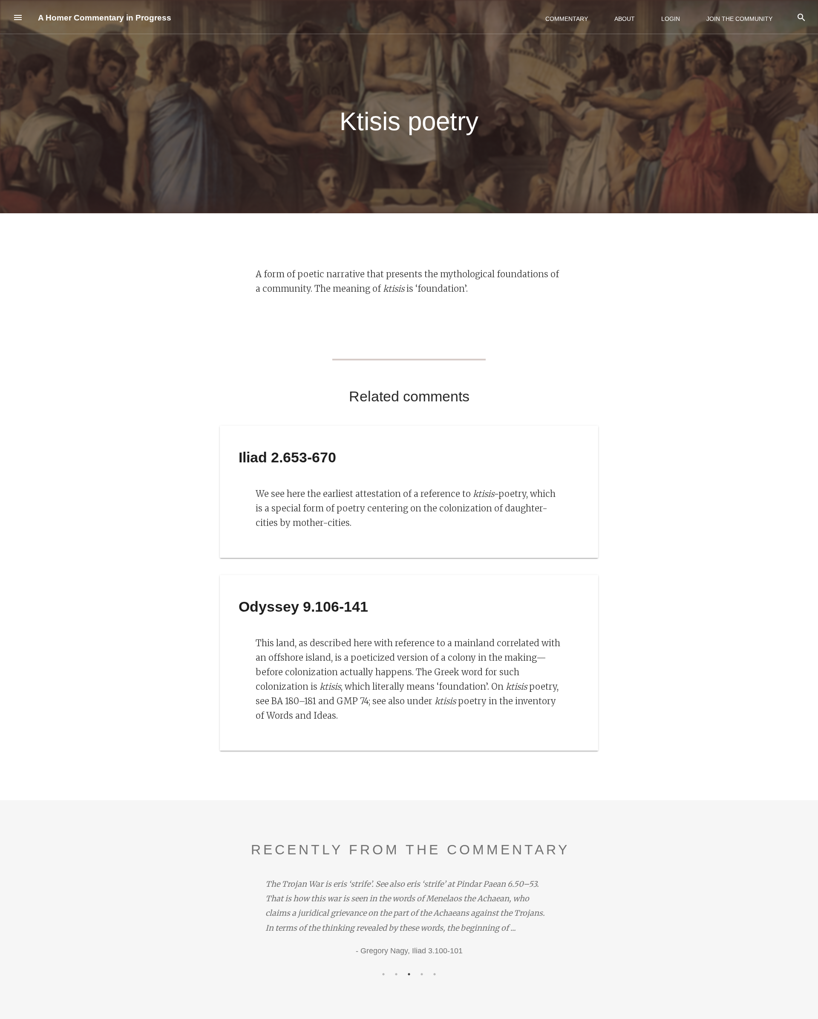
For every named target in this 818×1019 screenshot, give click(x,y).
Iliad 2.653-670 (287, 457)
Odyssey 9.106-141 (303, 606)
